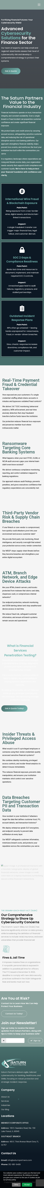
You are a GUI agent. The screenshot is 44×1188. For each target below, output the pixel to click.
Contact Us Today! (14, 1013)
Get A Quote (11, 71)
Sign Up (37, 1040)
